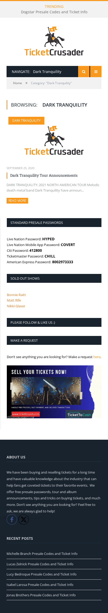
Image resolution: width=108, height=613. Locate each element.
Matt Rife (14, 300)
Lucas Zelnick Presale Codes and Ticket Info (40, 564)
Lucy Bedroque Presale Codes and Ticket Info (42, 574)
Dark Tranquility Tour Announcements (44, 175)
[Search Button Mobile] (83, 71)
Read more (18, 200)
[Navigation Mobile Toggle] (95, 71)
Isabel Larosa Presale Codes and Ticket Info (40, 584)
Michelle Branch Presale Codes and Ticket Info (42, 553)
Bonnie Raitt (16, 294)
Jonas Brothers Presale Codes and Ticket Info (41, 595)
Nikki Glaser (16, 306)
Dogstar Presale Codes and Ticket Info (54, 12)
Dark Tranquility (26, 120)
